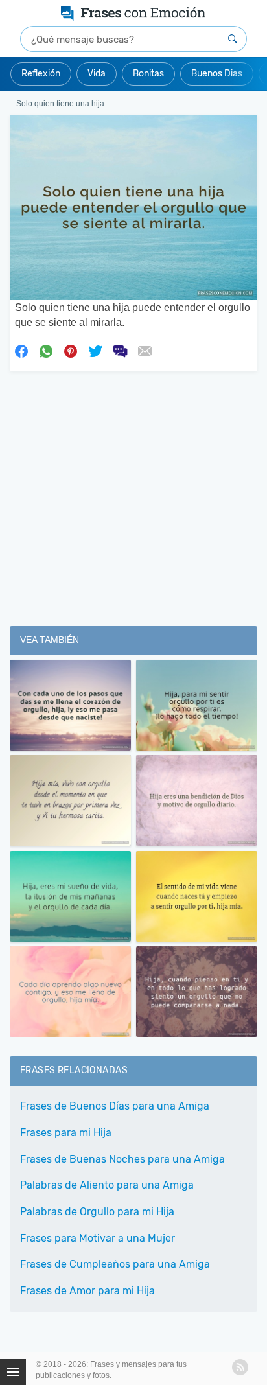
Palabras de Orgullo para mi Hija (97, 1211)
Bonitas (148, 73)
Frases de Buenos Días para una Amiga (114, 1106)
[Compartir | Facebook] (21, 350)
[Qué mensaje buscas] (233, 39)
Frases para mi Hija (65, 1132)
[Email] (144, 350)
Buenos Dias (216, 73)
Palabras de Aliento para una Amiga (107, 1185)
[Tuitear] (95, 350)
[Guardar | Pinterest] (70, 350)
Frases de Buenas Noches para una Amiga (122, 1159)
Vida (96, 73)
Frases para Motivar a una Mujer (97, 1238)
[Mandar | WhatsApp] (46, 350)
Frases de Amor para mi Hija (87, 1291)
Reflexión (40, 73)
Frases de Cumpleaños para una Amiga (115, 1264)
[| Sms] (120, 350)
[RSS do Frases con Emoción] (240, 1367)
